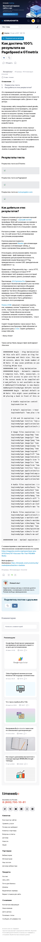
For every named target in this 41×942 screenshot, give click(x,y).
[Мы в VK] (10, 809)
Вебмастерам (7, 855)
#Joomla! (5, 74)
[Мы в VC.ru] (27, 809)
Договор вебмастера (9, 866)
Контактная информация (10, 904)
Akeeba (20, 243)
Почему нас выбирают (10, 827)
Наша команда (7, 908)
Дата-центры (6, 912)
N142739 (16, 932)
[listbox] (11, 26)
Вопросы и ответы (8, 834)
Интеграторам (7, 859)
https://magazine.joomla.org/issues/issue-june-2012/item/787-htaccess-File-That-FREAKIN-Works (19, 553)
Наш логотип (6, 862)
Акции (4, 845)
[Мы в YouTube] (15, 809)
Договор (5, 838)
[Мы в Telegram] (4, 809)
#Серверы (18, 72)
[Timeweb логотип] (20, 794)
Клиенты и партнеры (9, 830)
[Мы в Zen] (32, 809)
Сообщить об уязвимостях (11, 919)
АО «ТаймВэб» (15, 928)
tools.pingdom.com (25, 192)
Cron (17, 329)
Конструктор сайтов (9, 820)
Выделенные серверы (10, 890)
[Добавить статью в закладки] (15, 63)
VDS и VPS (5, 880)
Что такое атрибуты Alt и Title (17, 702)
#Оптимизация (28, 72)
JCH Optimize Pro (18, 281)
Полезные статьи (8, 915)
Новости (5, 841)
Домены (5, 887)
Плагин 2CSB (6, 305)
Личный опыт (8, 72)
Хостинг (5, 876)
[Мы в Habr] (21, 809)
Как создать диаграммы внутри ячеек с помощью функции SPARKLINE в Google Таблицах (20, 759)
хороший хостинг (25, 220)
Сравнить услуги (8, 823)
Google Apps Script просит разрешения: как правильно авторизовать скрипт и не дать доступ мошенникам (20, 645)
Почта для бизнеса (8, 883)
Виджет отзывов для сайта (11, 894)
